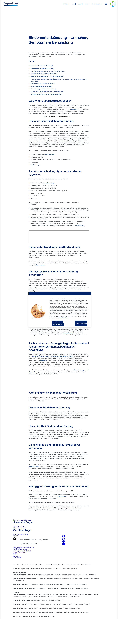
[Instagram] (63, 539)
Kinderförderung (96, 4)
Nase (86, 4)
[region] (59, 309)
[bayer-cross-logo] (113, 4)
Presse (15, 553)
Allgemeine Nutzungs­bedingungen (23, 547)
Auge (80, 4)
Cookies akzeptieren (58, 324)
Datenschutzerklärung (20, 550)
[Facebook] (63, 537)
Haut (73, 4)
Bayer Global (17, 557)
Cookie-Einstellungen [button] (19, 552)
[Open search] (106, 4)
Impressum (16, 548)
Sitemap (15, 556)
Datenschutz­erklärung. (64, 317)
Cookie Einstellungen (81, 323)
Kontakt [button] (15, 555)
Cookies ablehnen (57, 321)
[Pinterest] (63, 542)
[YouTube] (63, 544)
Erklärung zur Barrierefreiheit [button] (22, 551)
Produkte (65, 4)
